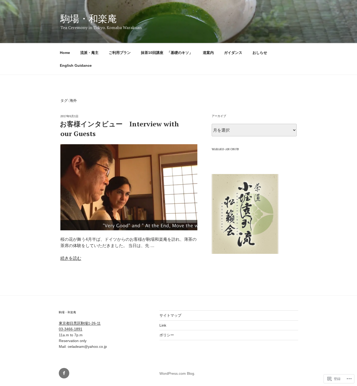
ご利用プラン (120, 53)
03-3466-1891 (70, 329)
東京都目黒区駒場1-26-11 (80, 323)
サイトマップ (170, 315)
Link (162, 325)
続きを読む (70, 258)
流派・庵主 (89, 53)
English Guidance (76, 65)
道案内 (208, 53)
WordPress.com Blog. (177, 373)
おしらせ (259, 53)
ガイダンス (233, 53)
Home (65, 53)
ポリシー (166, 335)
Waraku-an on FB (225, 149)
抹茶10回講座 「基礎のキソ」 (167, 53)
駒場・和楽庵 (88, 18)
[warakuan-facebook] (64, 373)
